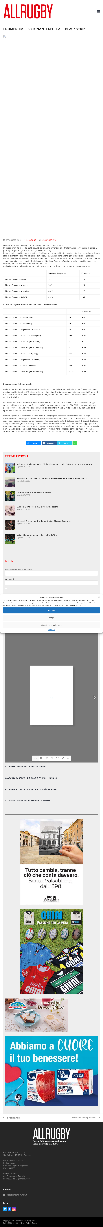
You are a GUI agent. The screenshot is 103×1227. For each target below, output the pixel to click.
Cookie (34, 1223)
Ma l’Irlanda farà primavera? (84, 1117)
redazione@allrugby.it (17, 1195)
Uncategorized (49, 240)
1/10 (35, 758)
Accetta (51, 610)
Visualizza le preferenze (51, 625)
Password (9, 579)
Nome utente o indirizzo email (18, 569)
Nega (51, 618)
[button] (99, 597)
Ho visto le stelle (11, 1118)
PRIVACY (51, 630)
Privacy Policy (25, 1223)
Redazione (31, 240)
